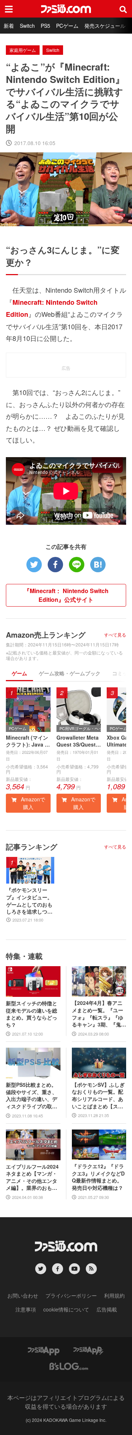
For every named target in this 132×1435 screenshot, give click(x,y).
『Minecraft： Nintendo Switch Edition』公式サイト (66, 595)
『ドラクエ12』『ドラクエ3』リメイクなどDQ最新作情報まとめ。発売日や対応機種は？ (98, 1177)
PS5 (45, 25)
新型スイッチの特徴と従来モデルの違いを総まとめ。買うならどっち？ (31, 1014)
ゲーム (19, 673)
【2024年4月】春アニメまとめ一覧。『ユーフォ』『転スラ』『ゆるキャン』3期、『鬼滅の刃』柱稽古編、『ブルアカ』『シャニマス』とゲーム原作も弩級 (99, 1013)
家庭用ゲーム (23, 50)
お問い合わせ (22, 1295)
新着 (9, 25)
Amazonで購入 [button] (32, 803)
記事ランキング (31, 846)
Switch (27, 25)
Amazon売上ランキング (45, 634)
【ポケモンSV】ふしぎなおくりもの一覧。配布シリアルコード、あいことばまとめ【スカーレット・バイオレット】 (98, 1095)
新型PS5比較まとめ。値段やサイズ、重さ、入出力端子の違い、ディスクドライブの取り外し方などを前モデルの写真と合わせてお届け (31, 1095)
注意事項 (25, 1309)
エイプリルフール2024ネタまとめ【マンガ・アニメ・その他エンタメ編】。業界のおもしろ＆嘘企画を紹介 (32, 1177)
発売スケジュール (104, 25)
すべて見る (115, 634)
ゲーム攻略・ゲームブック (69, 673)
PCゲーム (67, 25)
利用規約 (114, 1295)
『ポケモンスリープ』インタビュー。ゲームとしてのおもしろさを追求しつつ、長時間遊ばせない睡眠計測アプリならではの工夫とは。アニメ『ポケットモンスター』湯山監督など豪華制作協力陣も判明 (29, 901)
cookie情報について (66, 1309)
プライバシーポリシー (71, 1295)
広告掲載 (106, 1309)
